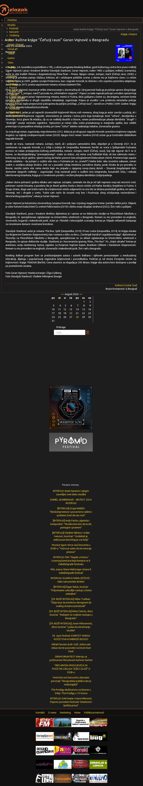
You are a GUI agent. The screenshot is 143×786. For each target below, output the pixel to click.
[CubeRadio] (98, 750)
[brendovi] (63, 736)
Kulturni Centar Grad (126, 285)
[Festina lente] (45, 778)
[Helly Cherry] (80, 778)
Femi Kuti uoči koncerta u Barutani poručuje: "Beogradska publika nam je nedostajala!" (71, 681)
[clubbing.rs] (98, 722)
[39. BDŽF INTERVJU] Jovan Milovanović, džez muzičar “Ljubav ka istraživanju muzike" (71, 627)
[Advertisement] (71, 358)
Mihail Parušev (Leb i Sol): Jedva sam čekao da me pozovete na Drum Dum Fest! (71, 648)
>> (80, 294)
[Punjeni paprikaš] (63, 778)
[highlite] (45, 764)
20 (70, 313)
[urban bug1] (98, 736)
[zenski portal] (80, 750)
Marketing (65, 712)
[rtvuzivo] (98, 778)
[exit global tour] (71, 408)
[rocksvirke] (80, 763)
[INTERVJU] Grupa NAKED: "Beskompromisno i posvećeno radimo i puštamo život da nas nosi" (71, 512)
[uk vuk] (63, 750)
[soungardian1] (45, 750)
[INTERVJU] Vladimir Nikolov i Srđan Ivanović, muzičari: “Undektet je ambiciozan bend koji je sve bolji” (71, 536)
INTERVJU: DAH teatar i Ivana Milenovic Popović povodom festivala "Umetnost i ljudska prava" (71, 702)
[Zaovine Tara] (63, 722)
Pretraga (61, 327)
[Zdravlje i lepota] (98, 764)
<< (62, 294)
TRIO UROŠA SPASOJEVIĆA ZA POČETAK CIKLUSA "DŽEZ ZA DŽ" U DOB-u (71, 669)
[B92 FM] (45, 722)
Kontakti (40, 712)
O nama (52, 712)
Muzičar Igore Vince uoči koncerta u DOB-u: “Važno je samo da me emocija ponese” (71, 548)
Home (77, 712)
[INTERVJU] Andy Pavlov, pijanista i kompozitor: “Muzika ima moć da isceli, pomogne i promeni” (71, 524)
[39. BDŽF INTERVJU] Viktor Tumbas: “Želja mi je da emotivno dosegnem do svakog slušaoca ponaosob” (71, 602)
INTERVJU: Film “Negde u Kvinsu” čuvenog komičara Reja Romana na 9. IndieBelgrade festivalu (71, 561)
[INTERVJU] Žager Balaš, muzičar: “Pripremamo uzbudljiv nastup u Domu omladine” (71, 590)
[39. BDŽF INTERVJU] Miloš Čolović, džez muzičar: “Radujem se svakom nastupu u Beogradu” (71, 615)
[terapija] (45, 736)
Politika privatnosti (94, 712)
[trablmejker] (80, 736)
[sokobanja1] (63, 764)
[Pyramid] (71, 442)
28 (77, 317)
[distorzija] (80, 722)
